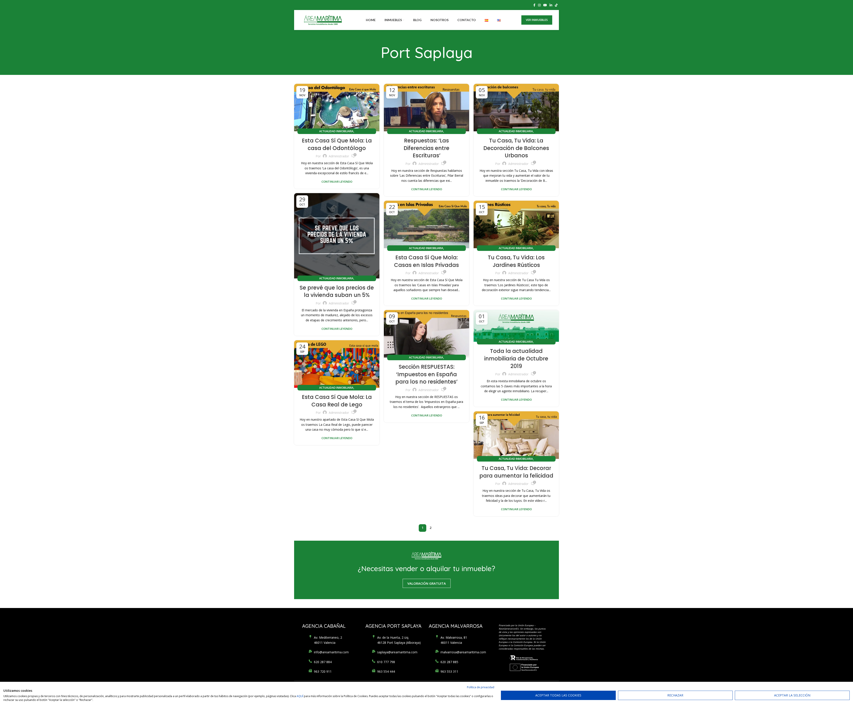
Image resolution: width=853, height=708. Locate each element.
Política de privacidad (480, 687)
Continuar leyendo (336, 181)
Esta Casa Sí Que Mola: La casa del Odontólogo (337, 144)
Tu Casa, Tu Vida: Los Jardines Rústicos (516, 261)
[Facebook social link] (534, 5)
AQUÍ (300, 696)
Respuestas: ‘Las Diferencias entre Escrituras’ (426, 148)
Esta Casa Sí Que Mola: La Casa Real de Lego (337, 400)
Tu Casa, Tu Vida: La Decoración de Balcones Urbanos (516, 148)
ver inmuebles (537, 20)
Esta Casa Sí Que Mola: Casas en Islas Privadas (426, 261)
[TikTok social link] (556, 5)
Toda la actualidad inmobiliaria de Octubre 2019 (516, 358)
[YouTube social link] (545, 5)
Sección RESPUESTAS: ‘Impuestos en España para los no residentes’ (426, 374)
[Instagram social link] (539, 5)
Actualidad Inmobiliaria (336, 131)
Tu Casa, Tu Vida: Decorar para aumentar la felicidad (516, 471)
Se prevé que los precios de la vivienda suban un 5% (337, 291)
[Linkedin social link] (551, 5)
